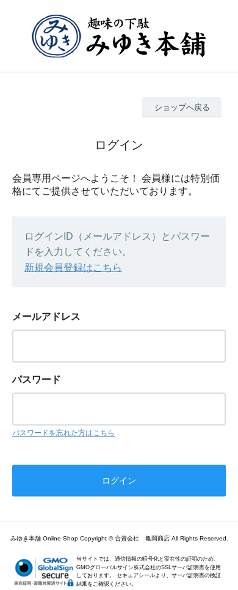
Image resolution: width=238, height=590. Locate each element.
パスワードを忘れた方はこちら (63, 433)
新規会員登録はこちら (73, 267)
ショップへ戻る (182, 107)
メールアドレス (46, 316)
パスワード (36, 379)
